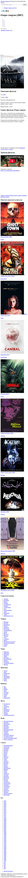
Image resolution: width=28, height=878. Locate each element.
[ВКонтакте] (3, 11)
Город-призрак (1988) (6, 237)
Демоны (3, 436)
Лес (11, 30)
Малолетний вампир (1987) (8, 551)
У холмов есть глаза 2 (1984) (13, 275)
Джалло (3, 514)
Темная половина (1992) (7, 433)
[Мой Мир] (6, 11)
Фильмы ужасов (5, 30)
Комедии (3, 553)
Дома (2, 318)
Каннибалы (4, 278)
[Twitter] (5, 11)
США (6, 97)
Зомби (2, 239)
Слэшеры (10, 149)
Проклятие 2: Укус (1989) (7, 590)
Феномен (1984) (5, 511)
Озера (6, 149)
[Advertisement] (14, 42)
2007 (4, 94)
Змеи (2, 593)
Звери (2, 396)
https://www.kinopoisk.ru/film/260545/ (10, 170)
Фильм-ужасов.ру (5, 1)
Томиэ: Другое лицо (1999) (8, 472)
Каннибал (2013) (5, 354)
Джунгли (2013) (5, 394)
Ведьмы (3, 475)
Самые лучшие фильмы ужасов (9, 195)
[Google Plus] (8, 11)
